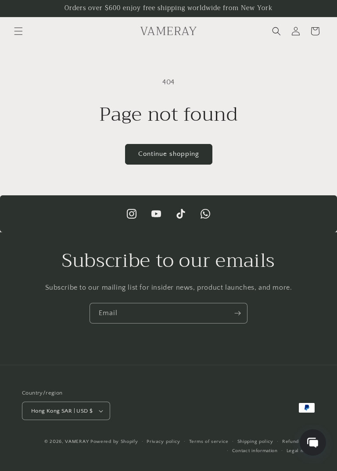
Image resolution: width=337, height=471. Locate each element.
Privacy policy (163, 441)
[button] (18, 31)
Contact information (255, 450)
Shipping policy (255, 441)
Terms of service (209, 441)
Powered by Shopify (114, 441)
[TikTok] (180, 213)
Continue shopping (168, 154)
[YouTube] (156, 213)
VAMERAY (77, 441)
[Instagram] (131, 213)
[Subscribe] (237, 313)
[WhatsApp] (205, 213)
